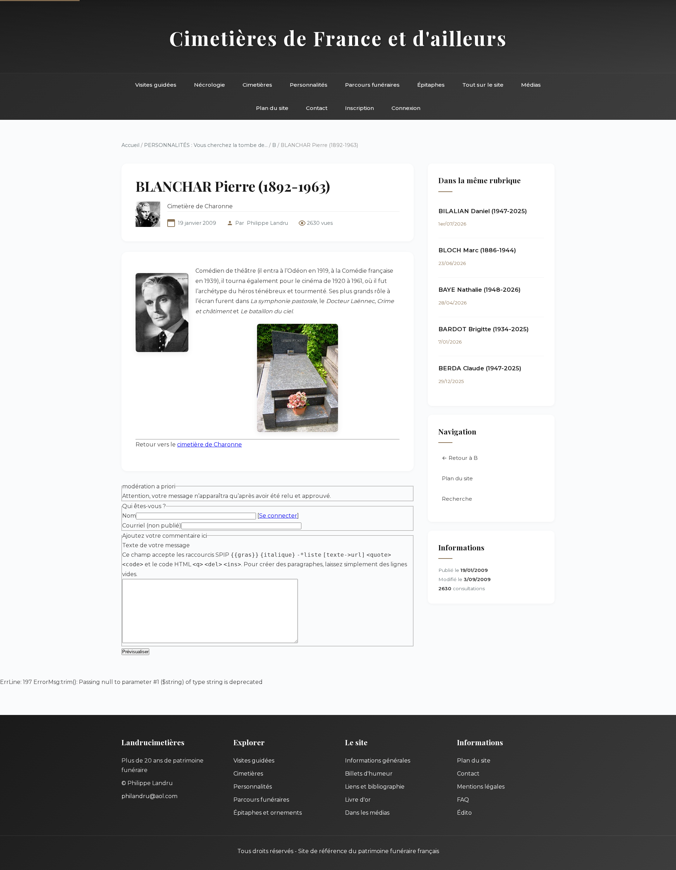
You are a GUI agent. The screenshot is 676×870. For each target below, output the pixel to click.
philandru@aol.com (149, 796)
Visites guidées (155, 84)
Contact (316, 108)
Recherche (457, 498)
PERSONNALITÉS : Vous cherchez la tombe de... (206, 145)
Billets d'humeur (369, 773)
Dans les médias (367, 812)
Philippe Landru (267, 223)
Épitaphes (431, 84)
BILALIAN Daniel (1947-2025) (482, 211)
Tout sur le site (482, 84)
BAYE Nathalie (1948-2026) (479, 289)
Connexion (406, 108)
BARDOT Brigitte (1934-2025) (483, 329)
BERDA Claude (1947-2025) (479, 368)
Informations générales (377, 760)
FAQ (463, 799)
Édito (464, 812)
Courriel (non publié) (151, 525)
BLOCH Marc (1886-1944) (477, 250)
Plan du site (272, 108)
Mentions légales (481, 786)
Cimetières (257, 84)
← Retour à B (460, 458)
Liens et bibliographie (375, 786)
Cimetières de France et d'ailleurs (338, 38)
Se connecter (278, 515)
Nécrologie (209, 84)
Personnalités (308, 84)
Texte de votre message (156, 545)
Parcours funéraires (372, 84)
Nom (129, 515)
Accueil (130, 145)
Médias (531, 84)
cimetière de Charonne (209, 444)
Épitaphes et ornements (267, 812)
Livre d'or (358, 799)
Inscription (359, 108)
